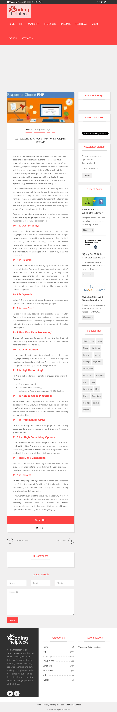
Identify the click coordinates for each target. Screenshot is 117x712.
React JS (86, 402)
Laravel (96, 402)
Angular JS (97, 361)
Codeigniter (88, 368)
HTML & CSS (50, 24)
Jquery (97, 355)
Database (65, 24)
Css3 (93, 382)
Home (12, 24)
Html (85, 382)
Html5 (85, 396)
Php (21, 24)
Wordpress (87, 375)
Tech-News (81, 24)
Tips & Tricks (88, 341)
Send (86, 175)
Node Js (86, 361)
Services (26, 38)
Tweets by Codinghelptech (89, 647)
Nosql (85, 348)
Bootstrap (87, 389)
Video (95, 24)
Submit (12, 620)
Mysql (99, 341)
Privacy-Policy (49, 704)
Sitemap (69, 704)
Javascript (34, 24)
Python (13, 38)
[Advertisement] (58, 67)
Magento (100, 375)
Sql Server (96, 348)
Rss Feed (60, 704)
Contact (78, 704)
